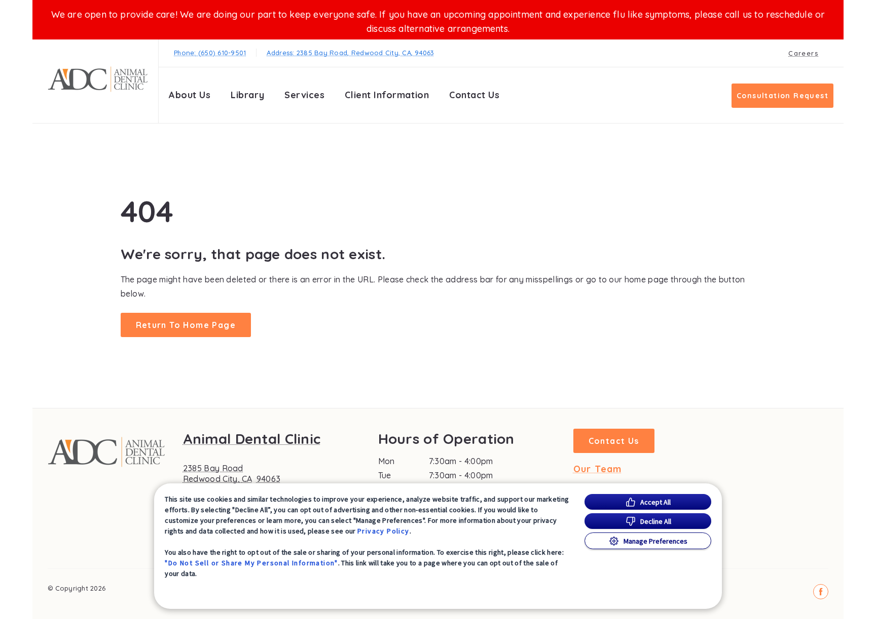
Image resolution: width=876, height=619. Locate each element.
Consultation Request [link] (782, 95)
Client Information (387, 95)
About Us (189, 95)
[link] (98, 79)
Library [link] (247, 95)
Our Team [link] (597, 469)
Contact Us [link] (474, 95)
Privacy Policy (383, 530)
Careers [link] (803, 53)
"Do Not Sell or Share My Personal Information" (251, 562)
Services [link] (304, 95)
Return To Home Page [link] (186, 325)
